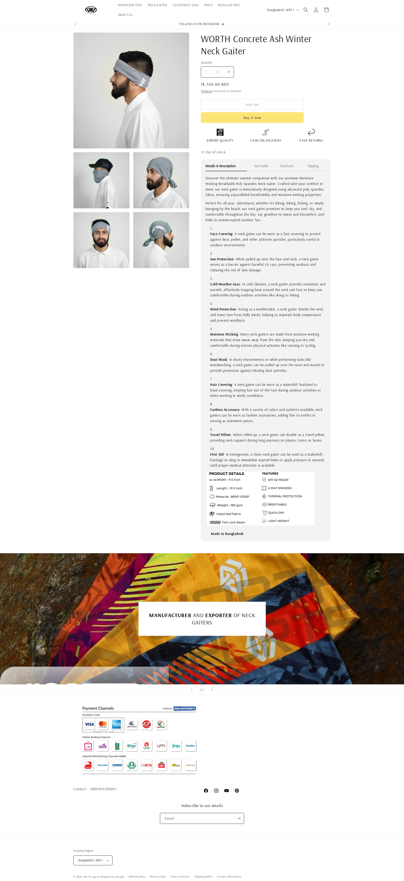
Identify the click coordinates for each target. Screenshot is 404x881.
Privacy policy (158, 876)
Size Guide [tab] (261, 166)
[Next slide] (212, 690)
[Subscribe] (239, 818)
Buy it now (252, 117)
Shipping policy (203, 876)
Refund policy (137, 876)
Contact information (229, 876)
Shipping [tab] (313, 166)
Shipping (206, 91)
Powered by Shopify (112, 876)
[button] (306, 10)
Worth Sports (92, 876)
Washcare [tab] (287, 166)
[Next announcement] (329, 24)
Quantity (206, 62)
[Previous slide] (192, 690)
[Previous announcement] (75, 24)
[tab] (227, 167)
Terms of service (180, 876)
